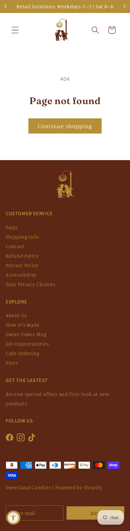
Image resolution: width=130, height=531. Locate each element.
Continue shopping (65, 125)
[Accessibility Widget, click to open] (13, 517)
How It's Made (22, 325)
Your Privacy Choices (30, 284)
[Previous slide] (5, 6)
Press (12, 362)
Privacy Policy (22, 265)
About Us (16, 315)
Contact (15, 246)
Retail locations (35, 6)
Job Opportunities (27, 343)
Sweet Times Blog (26, 334)
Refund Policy (22, 256)
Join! (95, 513)
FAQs (12, 227)
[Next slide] (124, 6)
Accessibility (21, 275)
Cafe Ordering (22, 353)
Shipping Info (22, 237)
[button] (15, 30)
